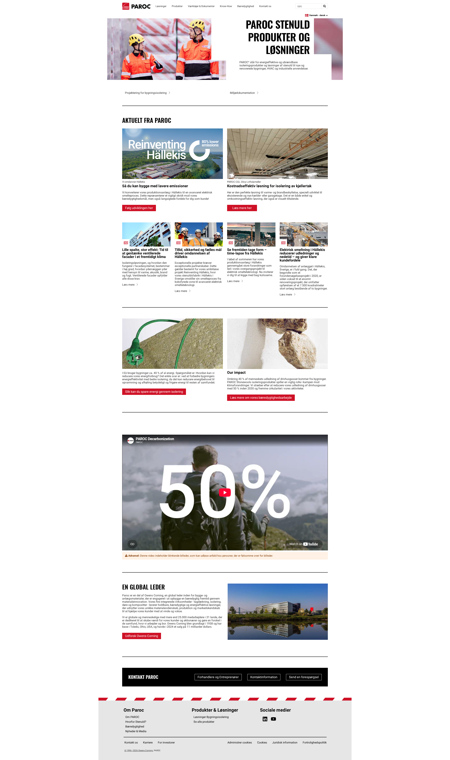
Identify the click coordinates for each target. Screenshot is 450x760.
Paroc (136, 6)
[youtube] (273, 719)
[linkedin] (265, 719)
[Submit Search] (325, 6)
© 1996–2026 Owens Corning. (138, 750)
